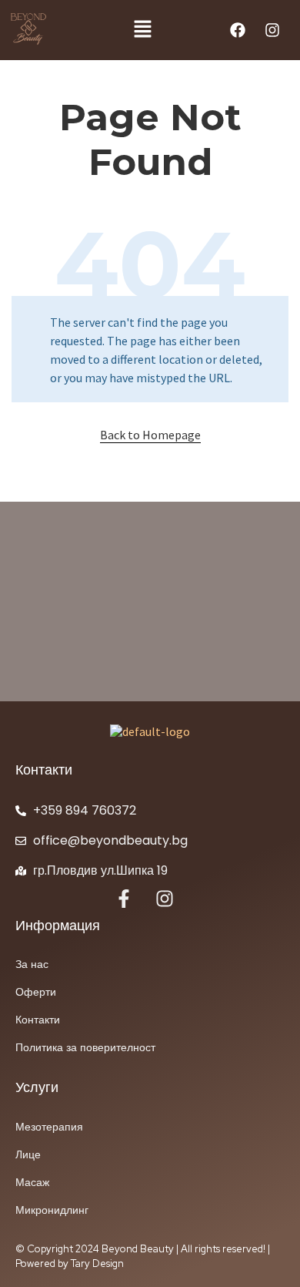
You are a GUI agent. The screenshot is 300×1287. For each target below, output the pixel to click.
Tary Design (97, 1263)
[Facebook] (237, 30)
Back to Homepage (150, 434)
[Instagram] (272, 30)
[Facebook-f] (123, 898)
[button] (142, 29)
